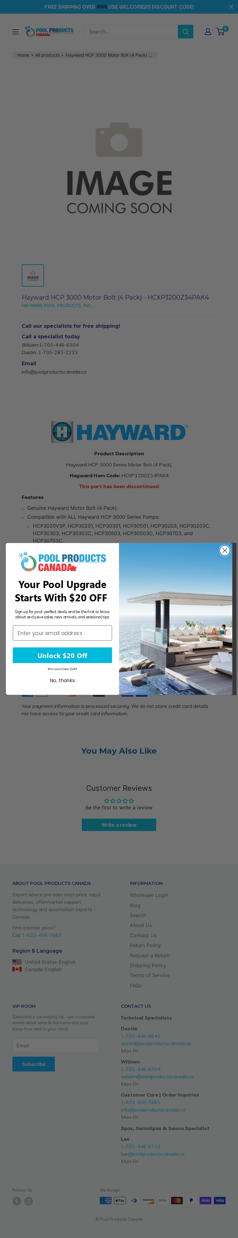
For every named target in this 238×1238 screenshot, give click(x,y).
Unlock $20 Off (62, 655)
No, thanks (62, 680)
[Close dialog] (225, 550)
